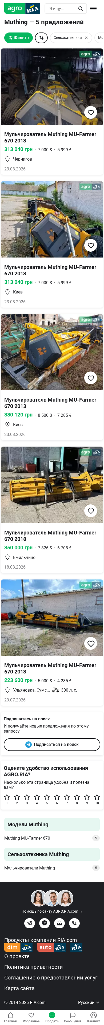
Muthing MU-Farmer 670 (50, 838)
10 (97, 803)
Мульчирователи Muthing (50, 868)
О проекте (17, 956)
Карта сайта (19, 988)
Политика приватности (33, 967)
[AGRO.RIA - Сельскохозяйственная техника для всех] (24, 8)
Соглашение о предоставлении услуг (50, 977)
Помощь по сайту (52, 911)
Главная (10, 1021)
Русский (86, 1002)
